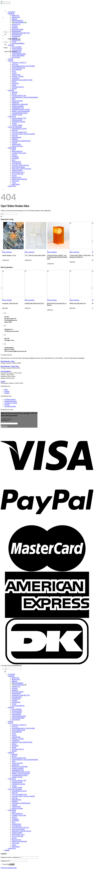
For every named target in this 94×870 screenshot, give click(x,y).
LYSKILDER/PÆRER (18, 55)
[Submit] (5, 34)
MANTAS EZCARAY (18, 167)
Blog (5, 389)
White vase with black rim (77, 303)
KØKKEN (11, 90)
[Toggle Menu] (5, 10)
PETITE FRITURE (17, 174)
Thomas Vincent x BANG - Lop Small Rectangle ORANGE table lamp (57, 257)
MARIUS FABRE (17, 170)
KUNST (14, 73)
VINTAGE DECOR (18, 87)
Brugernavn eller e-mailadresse (11, 857)
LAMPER (11, 45)
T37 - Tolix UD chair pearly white (35, 255)
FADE (13, 99)
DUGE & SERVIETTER (19, 95)
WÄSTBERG (16, 184)
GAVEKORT (12, 186)
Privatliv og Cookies (10, 403)
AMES (14, 149)
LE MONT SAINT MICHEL (20, 165)
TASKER (14, 142)
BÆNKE (14, 19)
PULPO (14, 175)
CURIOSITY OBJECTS (19, 62)
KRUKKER (15, 83)
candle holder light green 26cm (34, 303)
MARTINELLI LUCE (18, 172)
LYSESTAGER (16, 74)
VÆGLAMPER (16, 52)
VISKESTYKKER (17, 115)
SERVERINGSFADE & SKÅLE (21, 109)
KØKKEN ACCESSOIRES (20, 104)
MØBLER (11, 13)
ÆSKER (14, 88)
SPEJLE (14, 81)
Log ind (12, 864)
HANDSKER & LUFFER (19, 128)
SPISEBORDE (16, 40)
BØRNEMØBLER (17, 20)
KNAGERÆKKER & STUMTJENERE (23, 66)
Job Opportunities (10, 406)
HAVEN (10, 59)
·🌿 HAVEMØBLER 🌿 (19, 22)
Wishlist (7, 393)
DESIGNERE (12, 148)
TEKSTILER (12, 116)
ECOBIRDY (15, 158)
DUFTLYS (15, 64)
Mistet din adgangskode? (9, 868)
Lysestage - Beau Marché (10, 303)
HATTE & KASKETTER (19, 132)
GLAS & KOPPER (17, 101)
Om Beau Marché (10, 399)
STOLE (14, 41)
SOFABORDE (16, 36)
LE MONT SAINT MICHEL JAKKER (23, 134)
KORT (14, 71)
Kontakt (7, 404)
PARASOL (15, 27)
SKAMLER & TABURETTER (21, 33)
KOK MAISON (16, 163)
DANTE (14, 155)
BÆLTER (15, 130)
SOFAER (14, 38)
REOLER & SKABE (17, 29)
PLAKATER (15, 78)
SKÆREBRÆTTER (18, 108)
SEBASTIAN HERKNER (19, 179)
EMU (13, 160)
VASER (14, 85)
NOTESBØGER (17, 69)
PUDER (14, 123)
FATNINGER (16, 57)
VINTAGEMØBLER (18, 43)
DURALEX (15, 156)
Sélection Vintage (17, 146)
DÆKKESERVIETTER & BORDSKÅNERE (25, 97)
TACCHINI (15, 181)
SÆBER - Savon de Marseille (21, 111)
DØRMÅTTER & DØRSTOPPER (22, 80)
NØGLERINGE (16, 137)
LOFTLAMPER (16, 47)
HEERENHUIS (16, 162)
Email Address (5, 420)
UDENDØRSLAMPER (19, 54)
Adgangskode (5, 861)
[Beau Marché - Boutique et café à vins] (6, 2)
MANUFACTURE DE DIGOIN (21, 168)
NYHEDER (11, 12)
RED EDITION (16, 177)
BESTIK (14, 94)
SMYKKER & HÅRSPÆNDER (21, 141)
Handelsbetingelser (10, 401)
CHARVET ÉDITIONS (19, 153)
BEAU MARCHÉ (17, 151)
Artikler (6, 391)
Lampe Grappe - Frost (9, 255)
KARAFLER (15, 102)
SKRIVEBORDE (17, 34)
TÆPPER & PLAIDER (18, 121)
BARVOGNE (16, 17)
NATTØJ (15, 135)
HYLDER (14, 26)
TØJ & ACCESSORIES (15, 127)
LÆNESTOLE (16, 24)
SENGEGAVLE (16, 31)
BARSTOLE (15, 15)
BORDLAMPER (17, 48)
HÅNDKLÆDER (17, 120)
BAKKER (15, 92)
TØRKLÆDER (16, 144)
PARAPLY (15, 139)
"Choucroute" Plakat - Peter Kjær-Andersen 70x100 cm (80, 256)
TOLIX (14, 182)
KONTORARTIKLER (18, 68)
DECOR (10, 61)
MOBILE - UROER (18, 76)
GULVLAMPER (16, 50)
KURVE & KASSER (17, 106)
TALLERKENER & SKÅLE (20, 113)
